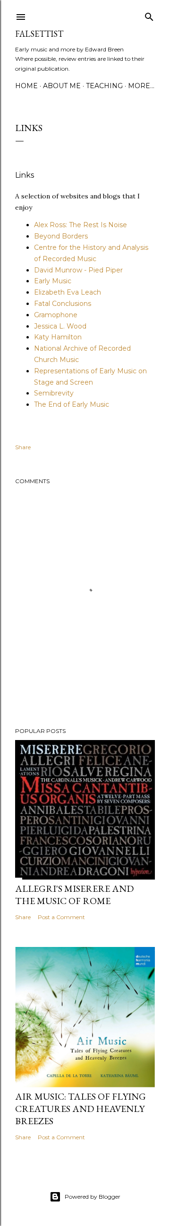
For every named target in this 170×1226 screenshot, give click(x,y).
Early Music (52, 281)
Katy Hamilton (58, 337)
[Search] (149, 15)
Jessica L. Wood (60, 326)
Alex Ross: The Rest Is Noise (80, 225)
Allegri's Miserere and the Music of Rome (74, 894)
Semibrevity (54, 393)
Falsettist (39, 33)
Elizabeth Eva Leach (67, 292)
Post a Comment (61, 917)
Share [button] (23, 447)
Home (26, 86)
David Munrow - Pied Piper (78, 270)
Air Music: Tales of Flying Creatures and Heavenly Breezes (80, 1108)
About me (62, 86)
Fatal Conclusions (62, 303)
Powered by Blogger (92, 1196)
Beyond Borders (61, 236)
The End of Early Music (71, 404)
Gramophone (55, 315)
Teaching (104, 86)
